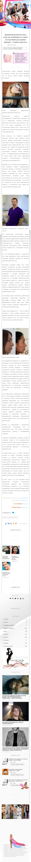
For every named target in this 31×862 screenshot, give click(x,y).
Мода (22, 764)
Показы (10, 47)
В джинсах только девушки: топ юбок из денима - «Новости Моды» (18, 759)
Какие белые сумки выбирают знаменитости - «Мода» (16, 770)
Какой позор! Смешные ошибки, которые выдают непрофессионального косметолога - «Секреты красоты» (14, 697)
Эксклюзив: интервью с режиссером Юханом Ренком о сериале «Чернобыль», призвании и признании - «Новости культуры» (15, 749)
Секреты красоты (13, 517)
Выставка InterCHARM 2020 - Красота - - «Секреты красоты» (13, 723)
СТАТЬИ (5, 47)
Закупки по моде (12, 48)
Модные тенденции (17, 47)
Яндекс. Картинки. (25, 500)
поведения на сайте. (24, 507)
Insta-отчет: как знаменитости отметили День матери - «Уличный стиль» (18, 780)
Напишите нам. (25, 503)
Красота (5, 48)
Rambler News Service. (24, 498)
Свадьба (20, 48)
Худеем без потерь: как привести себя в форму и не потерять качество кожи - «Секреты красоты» (25, 812)
